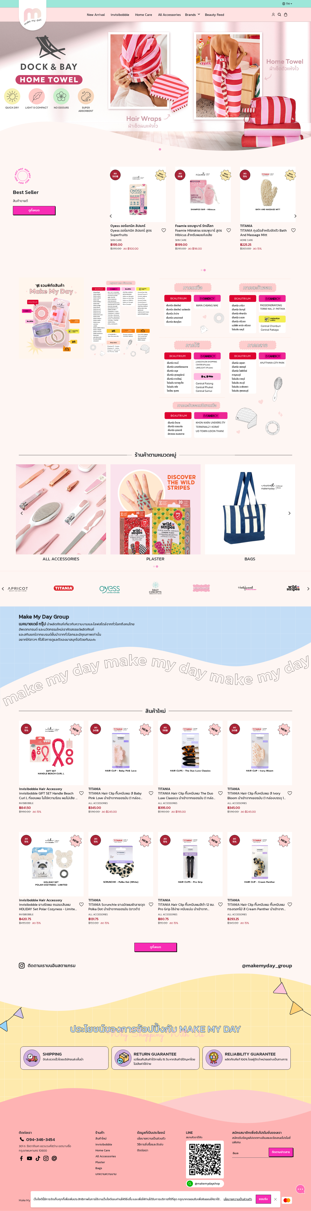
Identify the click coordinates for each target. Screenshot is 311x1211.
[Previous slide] (3, 589)
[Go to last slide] (111, 216)
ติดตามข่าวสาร (281, 1152)
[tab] (151, 149)
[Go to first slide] (308, 589)
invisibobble (120, 14)
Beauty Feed (214, 14)
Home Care (143, 14)
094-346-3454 (40, 1139)
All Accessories (169, 14)
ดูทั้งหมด (34, 210)
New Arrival (96, 14)
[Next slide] (295, 216)
